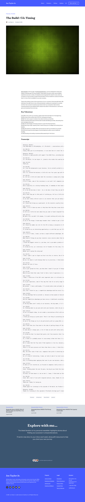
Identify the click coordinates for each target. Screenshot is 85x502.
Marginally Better (9, 407)
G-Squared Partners (41, 91)
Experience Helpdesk (49, 481)
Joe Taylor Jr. (11, 3)
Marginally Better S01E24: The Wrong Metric (41, 410)
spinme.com (47, 483)
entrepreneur (39, 397)
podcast (53, 397)
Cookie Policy (60, 486)
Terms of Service (60, 488)
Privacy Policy (60, 483)
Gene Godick (24, 91)
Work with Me (73, 3)
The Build (13, 13)
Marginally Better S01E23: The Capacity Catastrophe (66, 410)
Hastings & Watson (49, 486)
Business (32, 397)
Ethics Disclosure (61, 481)
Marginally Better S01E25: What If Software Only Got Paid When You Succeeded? (15, 411)
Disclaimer (59, 478)
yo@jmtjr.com (72, 488)
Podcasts (8, 13)
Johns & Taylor (48, 478)
